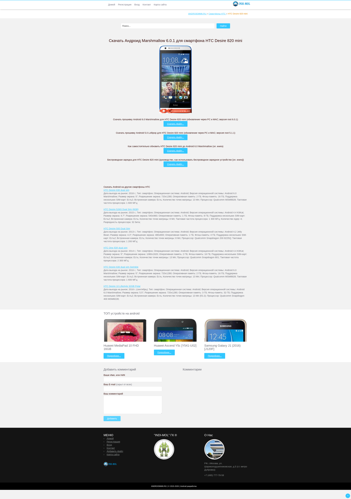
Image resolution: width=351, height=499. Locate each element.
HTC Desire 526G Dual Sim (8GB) (121, 209)
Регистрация (124, 4)
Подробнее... (114, 356)
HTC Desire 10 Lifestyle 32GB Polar (122, 286)
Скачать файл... (175, 124)
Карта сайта (160, 4)
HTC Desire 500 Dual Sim (117, 228)
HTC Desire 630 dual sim (116, 190)
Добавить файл (115, 451)
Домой (111, 4)
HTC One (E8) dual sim (115, 247)
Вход (137, 4)
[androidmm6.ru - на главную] (110, 464)
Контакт (147, 4)
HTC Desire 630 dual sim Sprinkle (121, 267)
